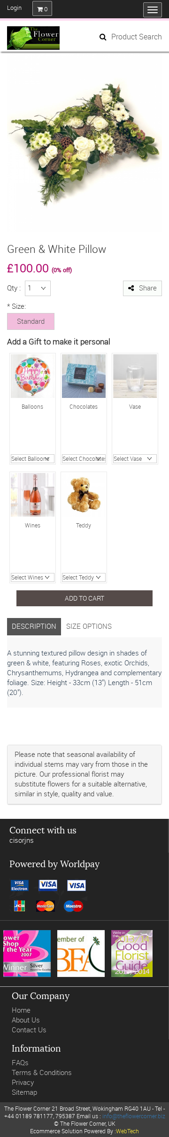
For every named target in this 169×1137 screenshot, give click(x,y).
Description (34, 626)
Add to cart (84, 598)
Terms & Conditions (42, 1072)
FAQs (20, 1062)
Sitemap (24, 1092)
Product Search (136, 36)
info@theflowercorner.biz (133, 1116)
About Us (26, 1019)
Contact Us (29, 1029)
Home (21, 1010)
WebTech (127, 1131)
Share (148, 287)
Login (14, 7)
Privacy (23, 1082)
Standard (31, 321)
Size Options (89, 626)
